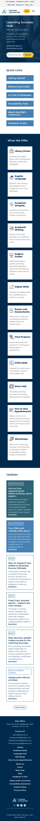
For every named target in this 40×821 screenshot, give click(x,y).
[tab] (20, 499)
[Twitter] (14, 805)
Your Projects (10, 1)
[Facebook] (18, 805)
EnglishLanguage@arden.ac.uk (20, 740)
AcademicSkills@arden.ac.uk (20, 738)
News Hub (29, 5)
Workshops (20, 757)
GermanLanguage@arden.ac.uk (20, 743)
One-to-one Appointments (20, 760)
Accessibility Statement (20, 784)
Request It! (20, 5)
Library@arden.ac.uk (20, 735)
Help (20, 774)
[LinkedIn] (24, 805)
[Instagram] (21, 805)
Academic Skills (20, 750)
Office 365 (11, 5)
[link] (11, 11)
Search (28, 55)
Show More (20, 707)
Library (20, 747)
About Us (20, 764)
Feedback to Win (22, 1)
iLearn (32, 1)
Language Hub (20, 754)
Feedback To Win (20, 777)
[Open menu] (33, 11)
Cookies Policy (20, 787)
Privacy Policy (20, 790)
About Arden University (20, 781)
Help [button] (26, 11)
